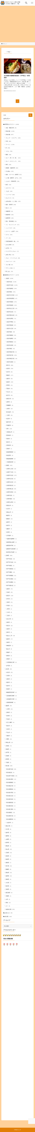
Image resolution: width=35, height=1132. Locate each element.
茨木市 (9, 371)
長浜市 (9, 725)
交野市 (9, 402)
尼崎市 (9, 588)
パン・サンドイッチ (12, 224)
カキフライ (10, 188)
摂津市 (9, 385)
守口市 (9, 392)
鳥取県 (8, 856)
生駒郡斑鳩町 (10, 702)
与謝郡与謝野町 (11, 538)
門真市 (9, 388)
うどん (9, 151)
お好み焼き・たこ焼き (13, 201)
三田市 (9, 615)
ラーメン (10, 144)
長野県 (8, 835)
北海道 (9, 745)
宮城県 (8, 755)
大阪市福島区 (11, 288)
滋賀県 (9, 705)
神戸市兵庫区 (11, 578)
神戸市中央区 (11, 562)
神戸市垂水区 (10, 585)
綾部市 (9, 522)
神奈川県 (9, 826)
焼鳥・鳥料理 (11, 204)
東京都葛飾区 (10, 782)
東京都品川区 (10, 785)
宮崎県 (8, 889)
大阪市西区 (10, 291)
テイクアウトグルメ (12, 251)
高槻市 (9, 375)
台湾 (8, 899)
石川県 (8, 829)
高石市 (9, 442)
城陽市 (9, 528)
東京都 (9, 765)
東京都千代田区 (11, 775)
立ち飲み (10, 171)
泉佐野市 (9, 455)
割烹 (8, 184)
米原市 (9, 729)
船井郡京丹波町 (11, 552)
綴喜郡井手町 (10, 545)
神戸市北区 (10, 558)
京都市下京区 (11, 472)
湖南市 (9, 735)
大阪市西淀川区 (11, 352)
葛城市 (9, 689)
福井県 (8, 832)
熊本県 (8, 886)
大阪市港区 (10, 331)
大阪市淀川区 (11, 355)
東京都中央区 (11, 769)
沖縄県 (8, 896)
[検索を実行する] (30, 115)
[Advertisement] (17, 24)
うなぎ (9, 191)
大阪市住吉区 (11, 311)
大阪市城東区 (11, 338)
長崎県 (8, 879)
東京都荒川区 (10, 815)
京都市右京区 (10, 478)
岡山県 (9, 849)
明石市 (9, 625)
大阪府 (9, 278)
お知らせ (8, 913)
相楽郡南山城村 (11, 542)
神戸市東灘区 (11, 575)
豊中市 (9, 365)
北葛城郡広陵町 (11, 695)
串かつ (9, 208)
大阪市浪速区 (11, 301)
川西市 (9, 602)
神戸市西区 (10, 565)
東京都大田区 (10, 792)
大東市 (9, 408)
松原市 (9, 418)
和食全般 (10, 131)
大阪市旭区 (10, 348)
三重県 (9, 739)
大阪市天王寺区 (12, 295)
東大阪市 (10, 412)
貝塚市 (9, 448)
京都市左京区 (11, 482)
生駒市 (9, 679)
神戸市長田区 (10, 568)
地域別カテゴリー (12, 275)
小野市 (9, 609)
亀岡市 (9, 515)
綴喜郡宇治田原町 (12, 548)
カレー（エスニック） (13, 161)
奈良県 (9, 669)
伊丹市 (9, 598)
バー (8, 238)
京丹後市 (9, 535)
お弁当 (9, 248)
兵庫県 (9, 555)
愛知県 (8, 845)
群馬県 (8, 759)
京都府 (9, 465)
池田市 (9, 378)
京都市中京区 (11, 475)
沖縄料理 (9, 211)
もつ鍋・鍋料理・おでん (14, 178)
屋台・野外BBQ (11, 221)
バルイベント (10, 261)
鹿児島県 (9, 892)
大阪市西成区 (11, 305)
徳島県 (8, 862)
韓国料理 (10, 214)
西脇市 (9, 652)
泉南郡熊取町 (10, 452)
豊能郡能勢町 (10, 458)
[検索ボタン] (26, 3)
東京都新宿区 (10, 802)
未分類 (8, 916)
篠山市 (9, 649)
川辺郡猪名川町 (11, 662)
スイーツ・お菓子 (12, 231)
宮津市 (9, 532)
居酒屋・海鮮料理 (12, 168)
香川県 (9, 866)
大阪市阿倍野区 (11, 298)
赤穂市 (9, 659)
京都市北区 (10, 495)
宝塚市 (9, 592)
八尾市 (9, 415)
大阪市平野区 (10, 321)
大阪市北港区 (10, 361)
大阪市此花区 (11, 345)
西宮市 (9, 595)
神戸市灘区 (10, 572)
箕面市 (9, 382)
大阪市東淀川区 (11, 358)
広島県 (9, 852)
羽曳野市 (9, 425)
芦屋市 (9, 605)
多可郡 (9, 665)
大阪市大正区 (11, 328)
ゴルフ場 (9, 264)
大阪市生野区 (11, 318)
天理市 (9, 675)
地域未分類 (10, 909)
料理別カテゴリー (12, 124)
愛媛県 (8, 869)
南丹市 (9, 525)
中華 (8, 141)
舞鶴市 (9, 518)
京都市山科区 (10, 502)
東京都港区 (10, 812)
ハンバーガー (10, 228)
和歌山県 (9, 742)
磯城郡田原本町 (11, 692)
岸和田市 (9, 445)
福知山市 (9, 512)
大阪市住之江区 (11, 308)
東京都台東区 (11, 779)
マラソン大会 (10, 268)
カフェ (9, 234)
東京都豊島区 (10, 789)
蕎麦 (8, 154)
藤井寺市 (9, 422)
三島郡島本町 (10, 462)
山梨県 (8, 839)
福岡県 (9, 876)
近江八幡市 (10, 722)
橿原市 (9, 682)
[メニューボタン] (32, 3)
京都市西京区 (10, 485)
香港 (8, 902)
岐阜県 (8, 842)
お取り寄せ (10, 254)
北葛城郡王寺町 (11, 699)
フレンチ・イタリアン (13, 137)
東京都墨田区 (10, 819)
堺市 (9, 428)
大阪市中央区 (12, 285)
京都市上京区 (11, 468)
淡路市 (9, 628)
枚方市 (9, 395)
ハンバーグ (10, 194)
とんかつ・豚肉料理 (12, 181)
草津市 (9, 715)
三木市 (9, 612)
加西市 (9, 622)
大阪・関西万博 (11, 127)
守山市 (9, 732)
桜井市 (9, 685)
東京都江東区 (10, 809)
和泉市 (9, 438)
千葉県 (8, 762)
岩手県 (8, 752)
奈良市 (9, 672)
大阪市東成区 (11, 325)
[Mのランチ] (3, 3)
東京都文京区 (10, 795)
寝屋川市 (10, 398)
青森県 (8, 749)
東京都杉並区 (10, 805)
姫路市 (9, 639)
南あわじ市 (10, 635)
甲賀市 (9, 719)
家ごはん (9, 271)
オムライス (10, 198)
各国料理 (10, 218)
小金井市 (9, 822)
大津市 (9, 709)
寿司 (8, 164)
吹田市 (9, 368)
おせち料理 (10, 244)
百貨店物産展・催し (12, 241)
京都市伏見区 (11, 492)
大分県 (8, 882)
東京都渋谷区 (10, 799)
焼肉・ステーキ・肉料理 (14, 174)
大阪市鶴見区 (11, 341)
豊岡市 (9, 655)
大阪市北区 (11, 281)
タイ (8, 906)
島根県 (8, 859)
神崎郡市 (9, 645)
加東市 (9, 642)
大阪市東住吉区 (11, 315)
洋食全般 (10, 134)
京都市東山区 (11, 488)
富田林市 (9, 435)
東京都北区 (10, 772)
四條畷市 (9, 405)
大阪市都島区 (11, 335)
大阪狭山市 (10, 432)
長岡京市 (9, 505)
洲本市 (9, 632)
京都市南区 (10, 498)
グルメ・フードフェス (13, 258)
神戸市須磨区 (10, 582)
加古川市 (9, 619)
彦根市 (9, 712)
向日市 (9, 508)
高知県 (9, 872)
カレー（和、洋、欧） (13, 157)
